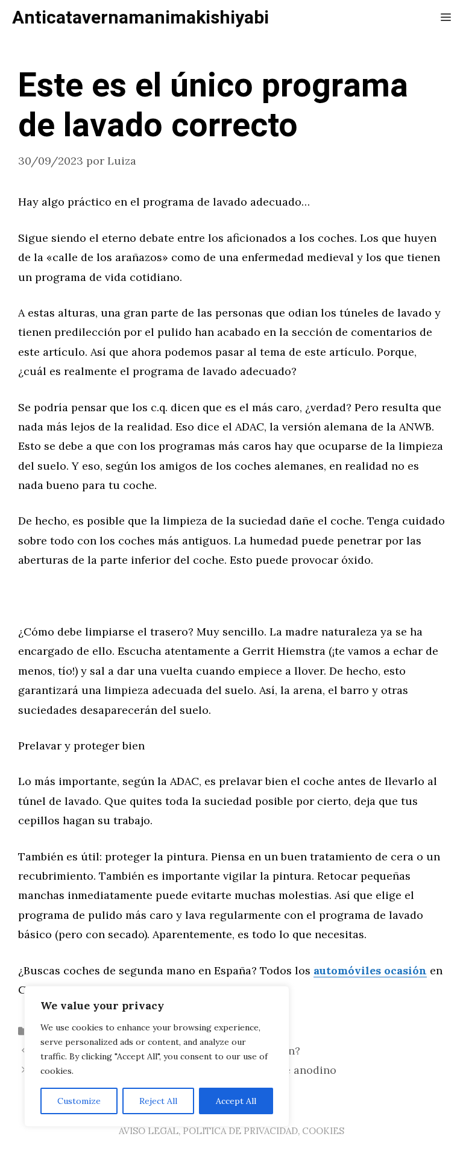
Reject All (158, 1101)
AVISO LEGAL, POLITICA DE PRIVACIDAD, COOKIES (231, 1131)
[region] (156, 1056)
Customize (79, 1101)
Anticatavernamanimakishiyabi (140, 18)
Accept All (236, 1101)
